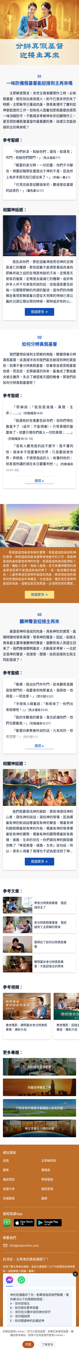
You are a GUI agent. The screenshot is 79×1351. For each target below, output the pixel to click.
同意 (28, 1344)
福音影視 (47, 1189)
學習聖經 (47, 1179)
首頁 (6, 1160)
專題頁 (45, 1170)
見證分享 (9, 1189)
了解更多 (47, 1344)
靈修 (6, 1170)
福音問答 (9, 1179)
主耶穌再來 (48, 1160)
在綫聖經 (9, 1198)
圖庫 (44, 1198)
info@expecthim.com (24, 1245)
